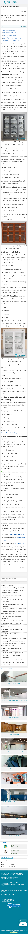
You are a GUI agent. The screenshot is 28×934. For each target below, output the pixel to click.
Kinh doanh (15, 845)
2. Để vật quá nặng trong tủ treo (9, 32)
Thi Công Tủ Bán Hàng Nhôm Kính (11, 616)
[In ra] (25, 11)
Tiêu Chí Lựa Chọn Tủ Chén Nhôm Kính (12, 599)
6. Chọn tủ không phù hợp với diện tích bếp (12, 38)
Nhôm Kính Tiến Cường (17, 534)
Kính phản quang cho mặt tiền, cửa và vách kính (14, 768)
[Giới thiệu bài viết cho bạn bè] (22, 11)
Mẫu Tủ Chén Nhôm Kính (9, 588)
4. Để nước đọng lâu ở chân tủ (9, 35)
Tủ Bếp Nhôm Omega (14, 734)
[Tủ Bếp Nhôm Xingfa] (14, 832)
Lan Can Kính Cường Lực (14, 683)
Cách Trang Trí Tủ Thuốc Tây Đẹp (11, 655)
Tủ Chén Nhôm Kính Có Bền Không (11, 595)
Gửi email (15, 848)
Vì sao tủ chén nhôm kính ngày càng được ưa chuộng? (14, 29)
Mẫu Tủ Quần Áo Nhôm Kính (10, 638)
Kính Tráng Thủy (14, 785)
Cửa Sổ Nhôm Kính (14, 717)
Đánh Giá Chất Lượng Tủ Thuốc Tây (11, 648)
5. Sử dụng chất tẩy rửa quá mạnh (10, 37)
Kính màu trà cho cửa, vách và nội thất (14, 818)
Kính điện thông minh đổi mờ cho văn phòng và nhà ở (14, 751)
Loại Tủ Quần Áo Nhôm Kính (10, 641)
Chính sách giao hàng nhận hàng (8, 900)
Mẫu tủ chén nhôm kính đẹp (9, 433)
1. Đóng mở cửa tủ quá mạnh (9, 30)
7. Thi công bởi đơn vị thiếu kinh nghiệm (11, 40)
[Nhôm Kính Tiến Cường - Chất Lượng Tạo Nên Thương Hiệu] (16, 2)
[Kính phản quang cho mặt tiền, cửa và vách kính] (14, 765)
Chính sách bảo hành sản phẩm (8, 899)
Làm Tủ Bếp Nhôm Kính (8, 623)
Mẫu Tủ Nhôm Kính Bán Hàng (10, 609)
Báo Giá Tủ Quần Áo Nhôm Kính (11, 634)
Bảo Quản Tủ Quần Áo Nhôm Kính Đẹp (12, 629)
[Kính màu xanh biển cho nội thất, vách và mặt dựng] (14, 799)
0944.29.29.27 (15, 851)
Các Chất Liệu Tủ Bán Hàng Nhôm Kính (12, 604)
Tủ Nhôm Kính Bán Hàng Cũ (9, 620)
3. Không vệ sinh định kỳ (8, 33)
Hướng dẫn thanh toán (6, 901)
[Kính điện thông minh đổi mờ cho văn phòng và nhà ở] (14, 748)
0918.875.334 (15, 846)
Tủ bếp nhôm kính (20, 543)
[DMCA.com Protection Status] (14, 932)
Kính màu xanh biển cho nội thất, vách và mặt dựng (14, 802)
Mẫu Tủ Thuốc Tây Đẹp (8, 653)
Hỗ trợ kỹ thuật (16, 850)
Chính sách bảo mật (6, 898)
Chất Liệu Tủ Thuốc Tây (8, 660)
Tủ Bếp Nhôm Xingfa (14, 835)
